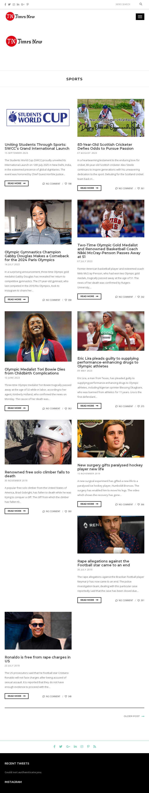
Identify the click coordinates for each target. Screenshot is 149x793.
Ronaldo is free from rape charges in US (38, 659)
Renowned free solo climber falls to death (37, 474)
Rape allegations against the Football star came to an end (103, 563)
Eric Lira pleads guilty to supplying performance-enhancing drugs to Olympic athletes (108, 362)
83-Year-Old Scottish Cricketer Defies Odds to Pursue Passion (105, 147)
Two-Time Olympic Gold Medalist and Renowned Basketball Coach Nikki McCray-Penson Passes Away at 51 (108, 251)
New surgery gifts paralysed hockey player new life (110, 467)
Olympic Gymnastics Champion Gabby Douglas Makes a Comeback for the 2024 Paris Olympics (37, 256)
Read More (15, 183)
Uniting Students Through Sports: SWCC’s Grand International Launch (37, 147)
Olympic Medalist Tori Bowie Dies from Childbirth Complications (35, 371)
